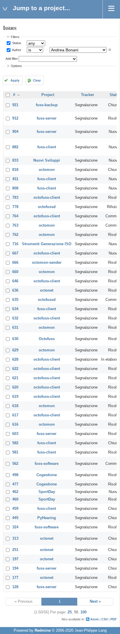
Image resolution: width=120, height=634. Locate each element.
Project (47, 95)
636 (15, 290)
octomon (47, 170)
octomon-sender (46, 263)
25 (70, 612)
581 (15, 452)
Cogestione (46, 475)
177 (15, 578)
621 (15, 378)
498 (15, 475)
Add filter (12, 58)
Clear (37, 80)
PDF (113, 619)
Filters (15, 37)
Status (16, 43)
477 (15, 484)
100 (83, 612)
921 (15, 105)
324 (15, 527)
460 (15, 499)
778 (15, 207)
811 (15, 179)
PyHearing (46, 518)
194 (15, 568)
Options (16, 66)
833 (15, 160)
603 (15, 434)
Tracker (87, 95)
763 (15, 225)
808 (15, 188)
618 (15, 406)
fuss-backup (47, 105)
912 (15, 118)
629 (15, 350)
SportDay (46, 492)
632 (15, 318)
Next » (95, 601)
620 (15, 387)
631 (15, 328)
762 (15, 235)
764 (15, 216)
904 (15, 132)
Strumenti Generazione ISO (46, 244)
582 (15, 443)
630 (15, 339)
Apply (15, 80)
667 (15, 253)
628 (15, 359)
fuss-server (47, 118)
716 (15, 244)
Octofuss (47, 339)
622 (15, 369)
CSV (104, 619)
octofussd (47, 207)
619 (15, 397)
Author (16, 49)
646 (15, 281)
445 (15, 518)
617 (15, 415)
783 (15, 198)
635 (15, 300)
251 (15, 550)
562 (15, 464)
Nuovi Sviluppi (46, 160)
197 (15, 559)
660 (15, 272)
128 (15, 587)
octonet (46, 290)
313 (15, 539)
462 (15, 492)
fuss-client (46, 147)
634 (15, 309)
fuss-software (47, 464)
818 (15, 170)
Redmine (43, 630)
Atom (94, 619)
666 (15, 263)
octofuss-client (46, 198)
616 (15, 424)
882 (15, 147)
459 (15, 509)
